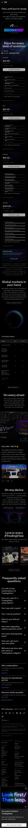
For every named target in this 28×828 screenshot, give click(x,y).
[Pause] (25, 807)
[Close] (26, 788)
